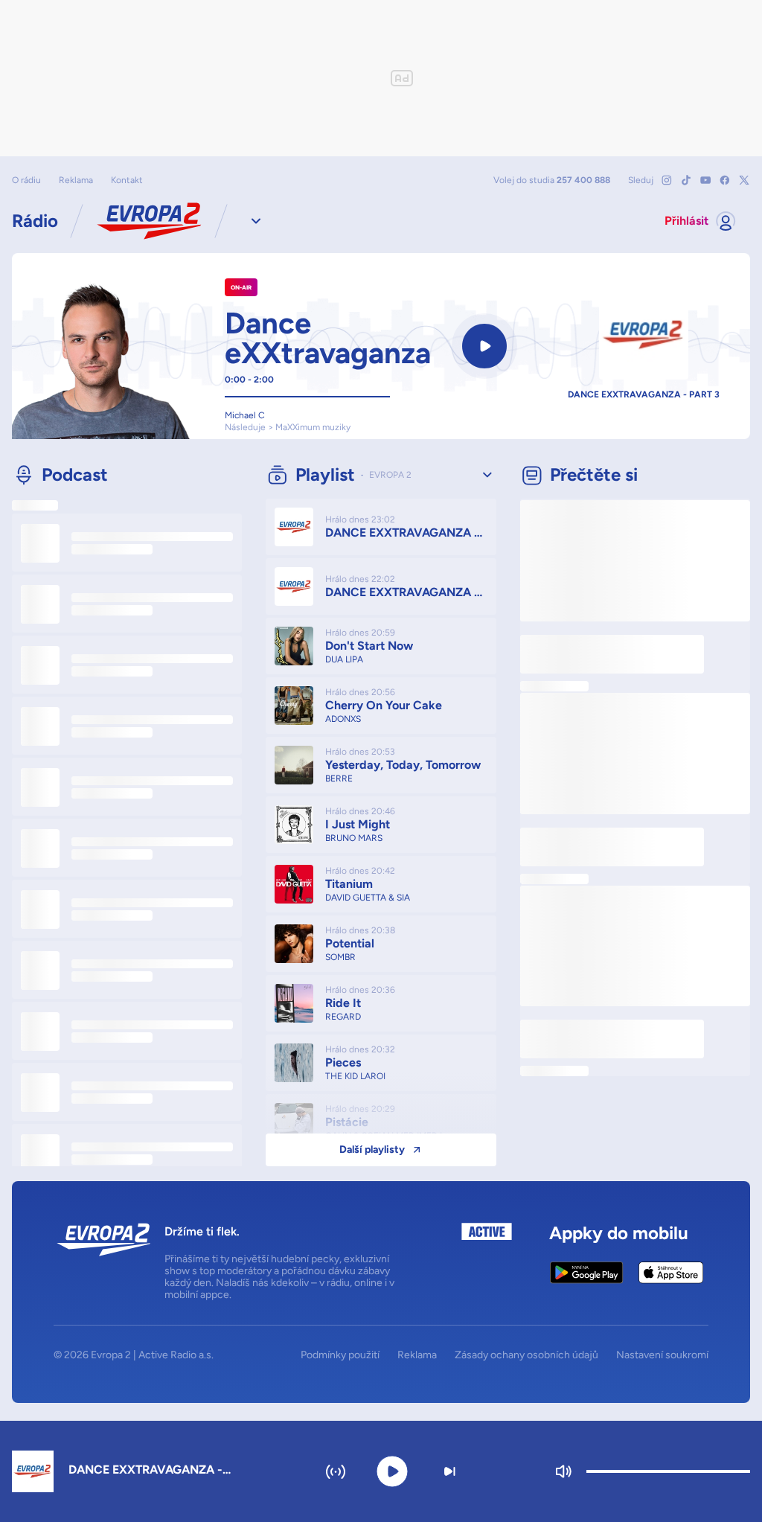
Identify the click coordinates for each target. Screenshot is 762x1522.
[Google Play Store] (586, 1273)
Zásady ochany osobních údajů (526, 1355)
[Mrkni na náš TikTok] (686, 180)
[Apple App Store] (670, 1273)
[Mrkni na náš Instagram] (667, 180)
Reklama (76, 180)
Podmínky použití (340, 1355)
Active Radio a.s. (176, 1355)
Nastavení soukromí (662, 1355)
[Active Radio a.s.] (486, 1262)
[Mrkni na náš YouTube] (705, 180)
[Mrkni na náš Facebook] (725, 180)
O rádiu (26, 180)
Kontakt (127, 180)
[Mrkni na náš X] (744, 180)
